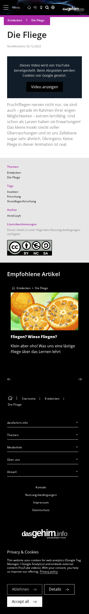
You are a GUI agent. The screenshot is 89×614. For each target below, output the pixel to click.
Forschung (14, 196)
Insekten (12, 192)
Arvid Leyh (14, 216)
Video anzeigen (44, 86)
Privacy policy (49, 572)
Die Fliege (37, 20)
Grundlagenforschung (21, 201)
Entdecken (15, 20)
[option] (44, 319)
